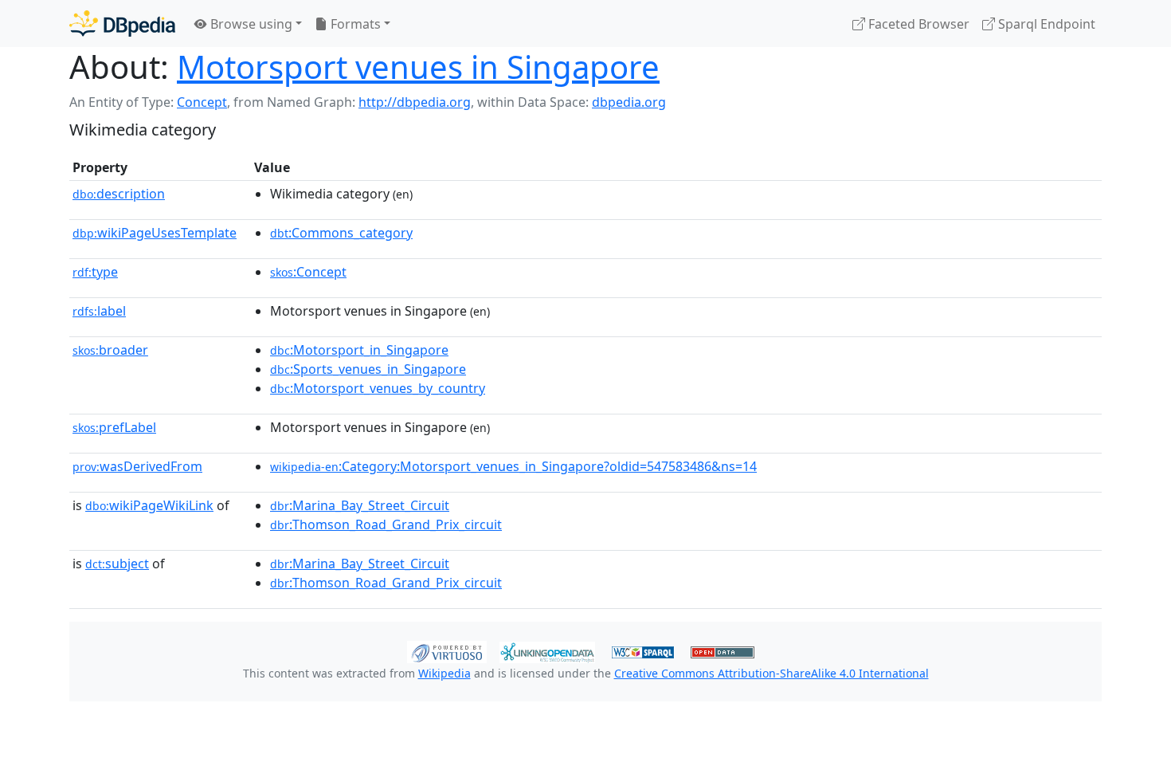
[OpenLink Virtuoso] (447, 650)
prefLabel (114, 427)
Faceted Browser (917, 24)
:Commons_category (341, 233)
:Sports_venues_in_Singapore (368, 369)
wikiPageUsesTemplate (154, 233)
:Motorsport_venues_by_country (377, 388)
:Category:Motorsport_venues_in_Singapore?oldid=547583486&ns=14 (513, 466)
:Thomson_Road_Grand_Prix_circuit (386, 524)
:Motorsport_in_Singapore (359, 350)
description (118, 193)
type (95, 272)
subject (117, 563)
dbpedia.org (629, 102)
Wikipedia (444, 673)
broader (110, 350)
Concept (202, 102)
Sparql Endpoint (1045, 24)
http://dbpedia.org (414, 102)
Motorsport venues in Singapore (418, 66)
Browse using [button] (249, 24)
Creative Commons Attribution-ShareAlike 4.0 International (771, 673)
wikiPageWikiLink (149, 505)
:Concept (308, 272)
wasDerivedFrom (137, 466)
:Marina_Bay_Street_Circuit (359, 505)
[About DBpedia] (122, 23)
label (99, 311)
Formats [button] (354, 24)
